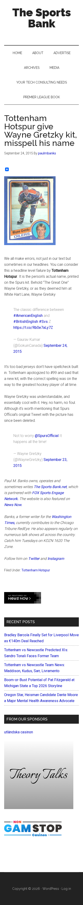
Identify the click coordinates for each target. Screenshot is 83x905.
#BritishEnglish (25, 321)
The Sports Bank (41, 18)
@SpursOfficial (47, 436)
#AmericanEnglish (28, 315)
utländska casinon (18, 732)
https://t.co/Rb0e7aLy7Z (33, 327)
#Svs (43, 321)
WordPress (50, 889)
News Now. (13, 505)
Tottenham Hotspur (35, 570)
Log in (66, 889)
